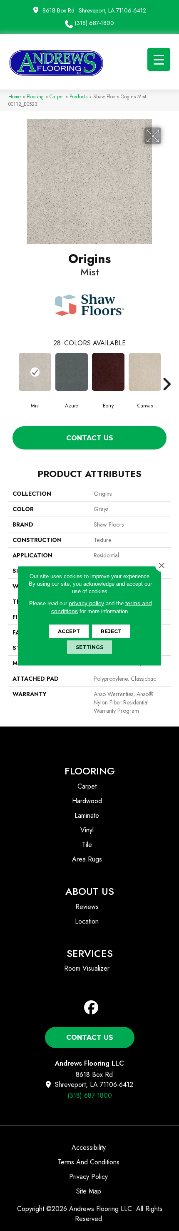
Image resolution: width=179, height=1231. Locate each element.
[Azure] (71, 372)
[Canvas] (145, 372)
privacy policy (86, 602)
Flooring (35, 96)
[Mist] (35, 372)
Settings (89, 647)
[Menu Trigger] (158, 59)
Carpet (57, 96)
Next (166, 371)
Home (14, 96)
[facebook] (91, 1008)
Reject (111, 631)
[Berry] (108, 372)
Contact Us (89, 438)
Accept (69, 631)
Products (78, 96)
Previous (12, 371)
